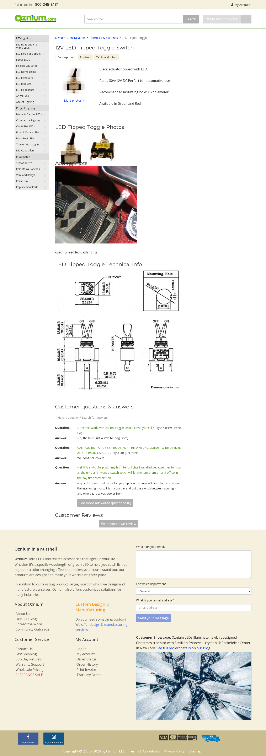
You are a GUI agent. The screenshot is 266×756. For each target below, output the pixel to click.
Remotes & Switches (28, 169)
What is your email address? (155, 600)
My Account (242, 5)
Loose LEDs (23, 59)
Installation (23, 157)
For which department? (151, 584)
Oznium (60, 38)
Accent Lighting (25, 102)
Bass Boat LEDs (25, 138)
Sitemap (194, 751)
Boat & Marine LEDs (27, 132)
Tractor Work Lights (27, 144)
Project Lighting (25, 108)
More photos (73, 100)
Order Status (86, 659)
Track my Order (88, 674)
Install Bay (22, 181)
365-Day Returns (29, 659)
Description (65, 57)
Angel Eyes (22, 96)
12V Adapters (24, 163)
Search (191, 19)
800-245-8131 (47, 4)
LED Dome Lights (26, 72)
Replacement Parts (27, 187)
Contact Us (24, 649)
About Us (23, 613)
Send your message (153, 618)
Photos (84, 57)
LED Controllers (25, 150)
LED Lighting (23, 38)
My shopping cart (228, 19)
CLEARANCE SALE (29, 674)
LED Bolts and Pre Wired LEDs (26, 46)
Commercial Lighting (28, 120)
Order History (87, 664)
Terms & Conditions (144, 751)
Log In (81, 649)
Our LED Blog (26, 619)
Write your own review (118, 523)
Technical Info (105, 57)
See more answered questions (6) (105, 503)
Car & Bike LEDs (25, 126)
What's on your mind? (150, 547)
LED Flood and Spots (28, 53)
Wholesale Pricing (29, 669)
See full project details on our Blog (183, 648)
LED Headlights (25, 90)
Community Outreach (32, 629)
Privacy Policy (174, 751)
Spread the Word (29, 624)
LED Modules (23, 84)
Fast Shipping (26, 654)
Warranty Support (30, 664)
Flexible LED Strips (26, 66)
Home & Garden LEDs (29, 114)
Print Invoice (86, 669)
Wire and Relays (25, 175)
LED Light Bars (24, 78)
